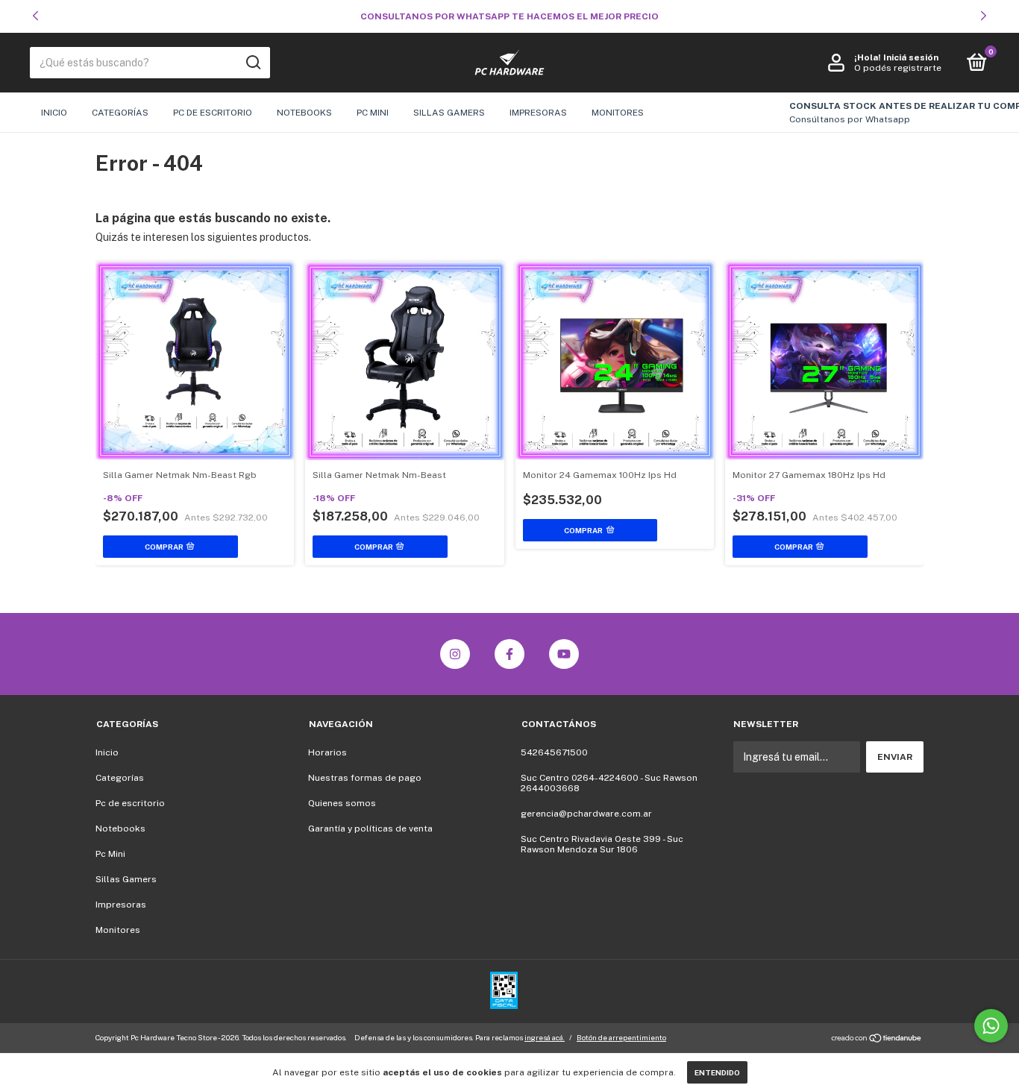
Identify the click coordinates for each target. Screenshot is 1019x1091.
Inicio (54, 112)
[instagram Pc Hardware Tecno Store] (455, 654)
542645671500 (554, 752)
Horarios (327, 752)
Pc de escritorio (212, 112)
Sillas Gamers (449, 112)
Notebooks (304, 112)
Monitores (618, 112)
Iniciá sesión (910, 57)
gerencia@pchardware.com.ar (586, 813)
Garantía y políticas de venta (370, 828)
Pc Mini (373, 112)
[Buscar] (252, 62)
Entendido (717, 1072)
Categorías (120, 112)
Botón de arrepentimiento (621, 1037)
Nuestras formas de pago (364, 778)
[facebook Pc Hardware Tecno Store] (509, 654)
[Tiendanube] (877, 1040)
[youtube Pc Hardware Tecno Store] (564, 654)
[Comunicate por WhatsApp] (991, 1026)
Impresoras (538, 112)
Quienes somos (342, 803)
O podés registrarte (897, 68)
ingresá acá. (544, 1037)
